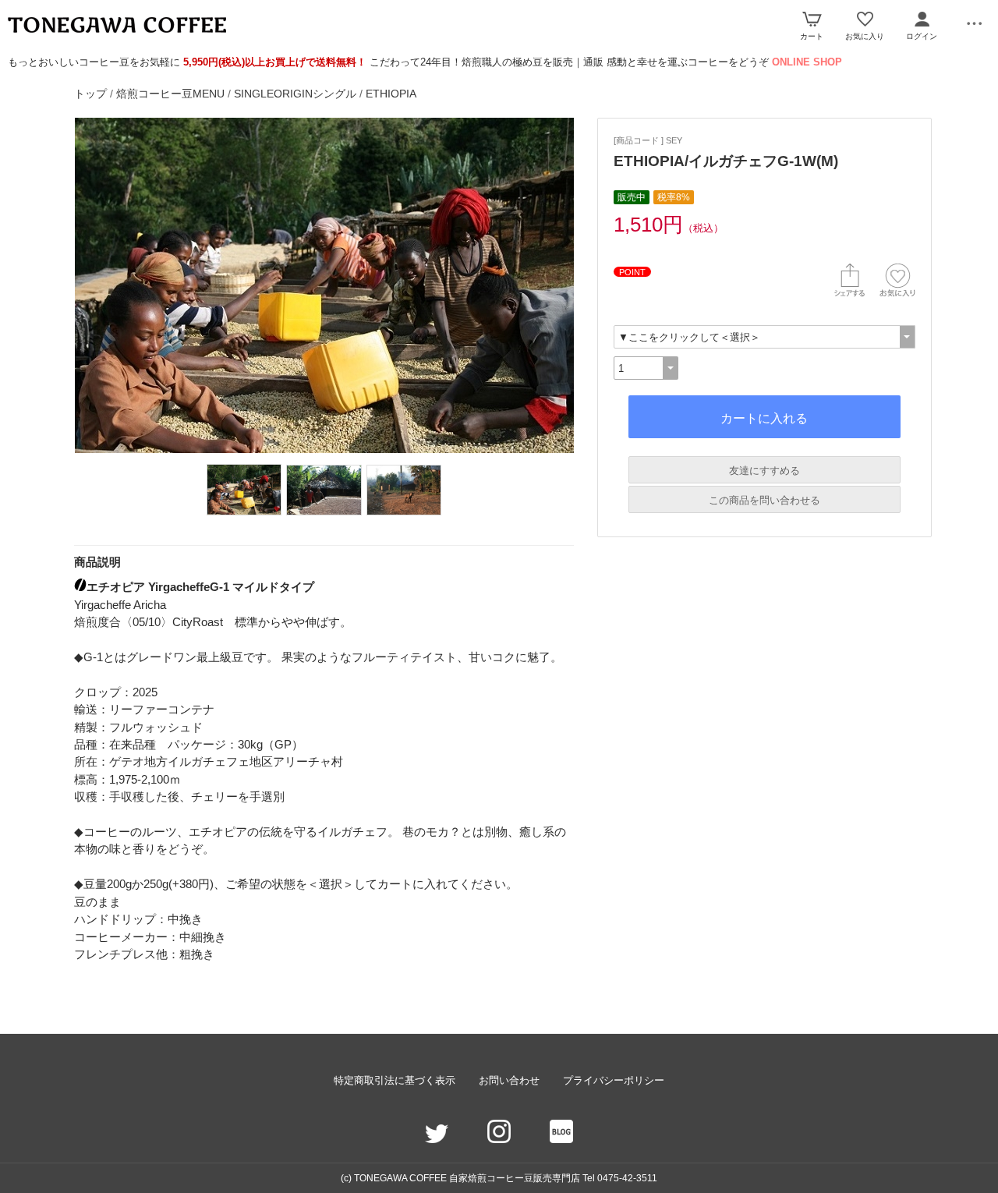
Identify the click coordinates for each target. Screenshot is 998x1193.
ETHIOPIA (391, 93)
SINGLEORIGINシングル (295, 93)
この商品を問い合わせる (764, 500)
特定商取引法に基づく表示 (394, 1080)
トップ (90, 93)
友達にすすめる (764, 470)
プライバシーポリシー (613, 1080)
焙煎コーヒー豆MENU (170, 93)
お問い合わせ (509, 1080)
